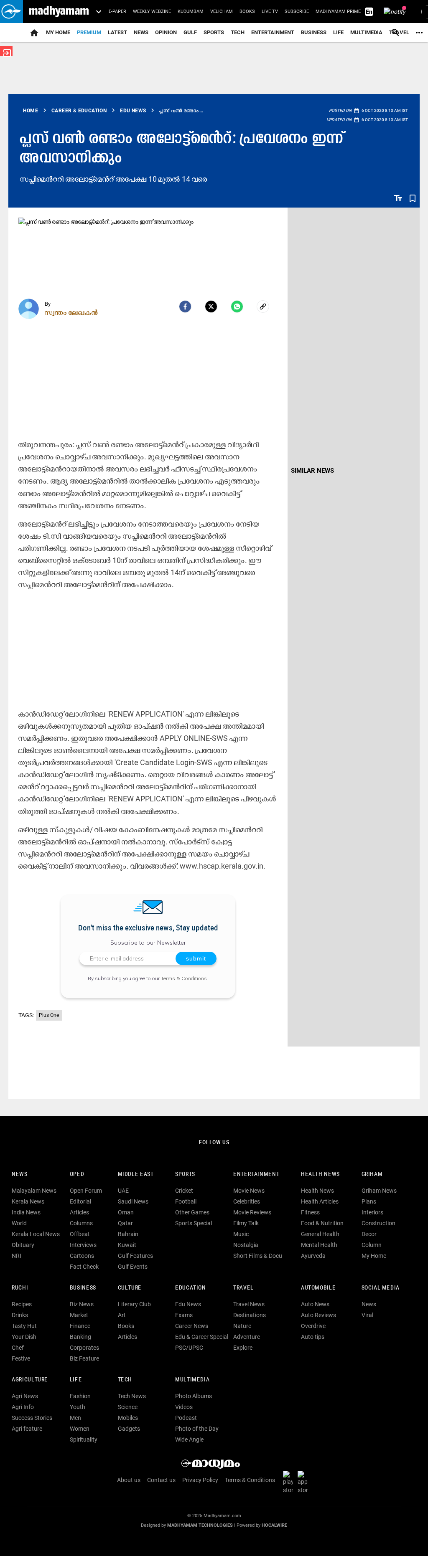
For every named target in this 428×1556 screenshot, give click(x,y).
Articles (79, 1212)
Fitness (310, 1212)
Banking (80, 1336)
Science (128, 1407)
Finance (80, 1326)
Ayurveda (313, 1255)
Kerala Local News (36, 1234)
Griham (372, 1174)
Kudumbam (191, 11)
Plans (369, 1201)
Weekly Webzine (152, 11)
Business (313, 32)
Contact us (161, 1480)
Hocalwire (274, 1525)
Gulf (190, 32)
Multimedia (366, 32)
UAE (123, 1190)
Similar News (312, 470)
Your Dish (24, 1336)
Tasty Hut (24, 1326)
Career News (191, 1326)
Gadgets (129, 1428)
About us (128, 1480)
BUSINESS (83, 1288)
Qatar (125, 1223)
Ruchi (20, 1288)
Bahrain (128, 1234)
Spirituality (83, 1439)
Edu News (188, 1304)
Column (372, 1245)
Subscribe (297, 11)
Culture (130, 1288)
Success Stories (32, 1417)
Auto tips (312, 1336)
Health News (320, 1174)
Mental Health (319, 1245)
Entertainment (272, 32)
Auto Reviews (318, 1315)
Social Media (381, 1288)
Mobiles (128, 1417)
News (141, 32)
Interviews (83, 1245)
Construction (378, 1223)
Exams (184, 1315)
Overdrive (313, 1326)
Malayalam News (34, 1190)
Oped (77, 1174)
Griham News (379, 1190)
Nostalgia (245, 1245)
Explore (242, 1347)
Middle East (136, 1174)
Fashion (80, 1396)
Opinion (166, 32)
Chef (18, 1347)
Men (75, 1417)
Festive (21, 1358)
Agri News (25, 1396)
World (19, 1223)
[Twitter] (211, 306)
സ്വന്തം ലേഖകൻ (71, 312)
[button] (11, 11)
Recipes (22, 1304)
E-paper (117, 11)
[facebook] (185, 306)
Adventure (246, 1336)
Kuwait (127, 1245)
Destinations (249, 1315)
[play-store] (289, 1482)
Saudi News (133, 1201)
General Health (320, 1234)
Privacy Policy (200, 1480)
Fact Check (84, 1266)
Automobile (318, 1288)
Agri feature (27, 1428)
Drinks (20, 1315)
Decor (369, 1234)
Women (79, 1428)
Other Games (192, 1212)
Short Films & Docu (257, 1255)
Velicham (221, 11)
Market (79, 1315)
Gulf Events (133, 1266)
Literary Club (134, 1304)
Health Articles (320, 1201)
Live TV (270, 11)
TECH (238, 32)
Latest (117, 32)
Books (247, 11)
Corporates (84, 1347)
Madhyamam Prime (338, 11)
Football (185, 1201)
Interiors (372, 1212)
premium (89, 32)
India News (26, 1212)
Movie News (249, 1190)
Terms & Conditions (184, 978)
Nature (242, 1326)
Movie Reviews (252, 1212)
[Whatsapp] (237, 306)
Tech (125, 1380)
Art (122, 1315)
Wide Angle (189, 1439)
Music (241, 1234)
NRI (16, 1255)
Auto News (315, 1304)
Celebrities (246, 1201)
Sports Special (193, 1223)
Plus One (49, 1015)
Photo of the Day (197, 1428)
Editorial (80, 1201)
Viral (367, 1315)
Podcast (186, 1417)
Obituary (23, 1245)
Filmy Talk (246, 1223)
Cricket (184, 1190)
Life (338, 32)
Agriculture (30, 1380)
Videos (184, 1407)
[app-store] (304, 1482)
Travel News (249, 1304)
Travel (243, 1288)
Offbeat (80, 1234)
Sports (214, 32)
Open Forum (86, 1190)
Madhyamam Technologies (200, 1525)
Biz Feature (84, 1358)
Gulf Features (135, 1255)
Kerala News (28, 1201)
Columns (81, 1223)
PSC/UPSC (189, 1347)
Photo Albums (193, 1396)
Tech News (132, 1396)
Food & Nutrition (322, 1223)
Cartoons (82, 1255)
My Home (58, 32)
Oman (126, 1212)
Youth (77, 1407)
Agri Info (23, 1407)
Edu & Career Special (201, 1336)
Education (190, 1288)
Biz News (82, 1304)
